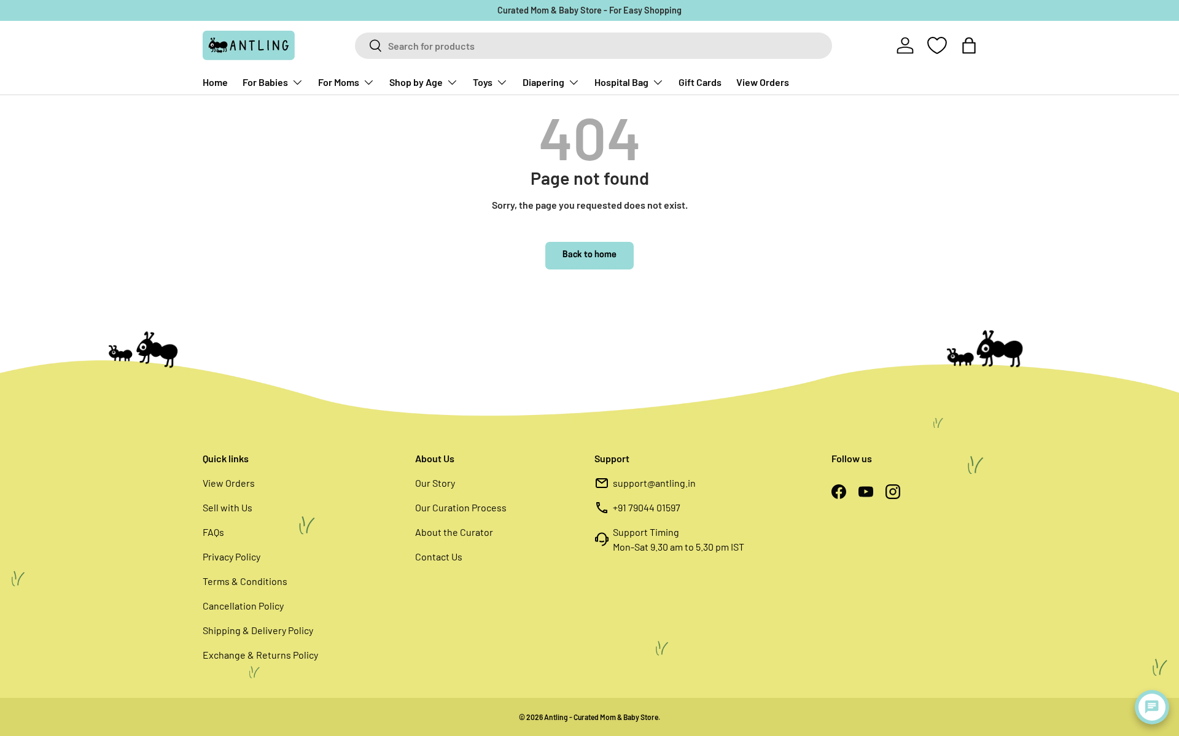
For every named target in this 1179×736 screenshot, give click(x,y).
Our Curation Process (461, 507)
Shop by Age (416, 82)
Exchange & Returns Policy (260, 654)
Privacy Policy (231, 556)
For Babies (265, 82)
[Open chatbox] (1152, 707)
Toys (482, 82)
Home (215, 82)
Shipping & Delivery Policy (258, 630)
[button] (968, 45)
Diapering (543, 82)
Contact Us (438, 556)
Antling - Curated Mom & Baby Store (601, 717)
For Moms (338, 82)
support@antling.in (654, 483)
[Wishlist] (937, 45)
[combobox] (593, 46)
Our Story (435, 483)
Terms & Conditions (245, 581)
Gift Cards (700, 82)
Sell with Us (227, 507)
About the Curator (454, 532)
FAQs (213, 532)
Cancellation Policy (243, 605)
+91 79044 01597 (646, 507)
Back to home (589, 255)
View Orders (762, 82)
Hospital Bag (621, 82)
